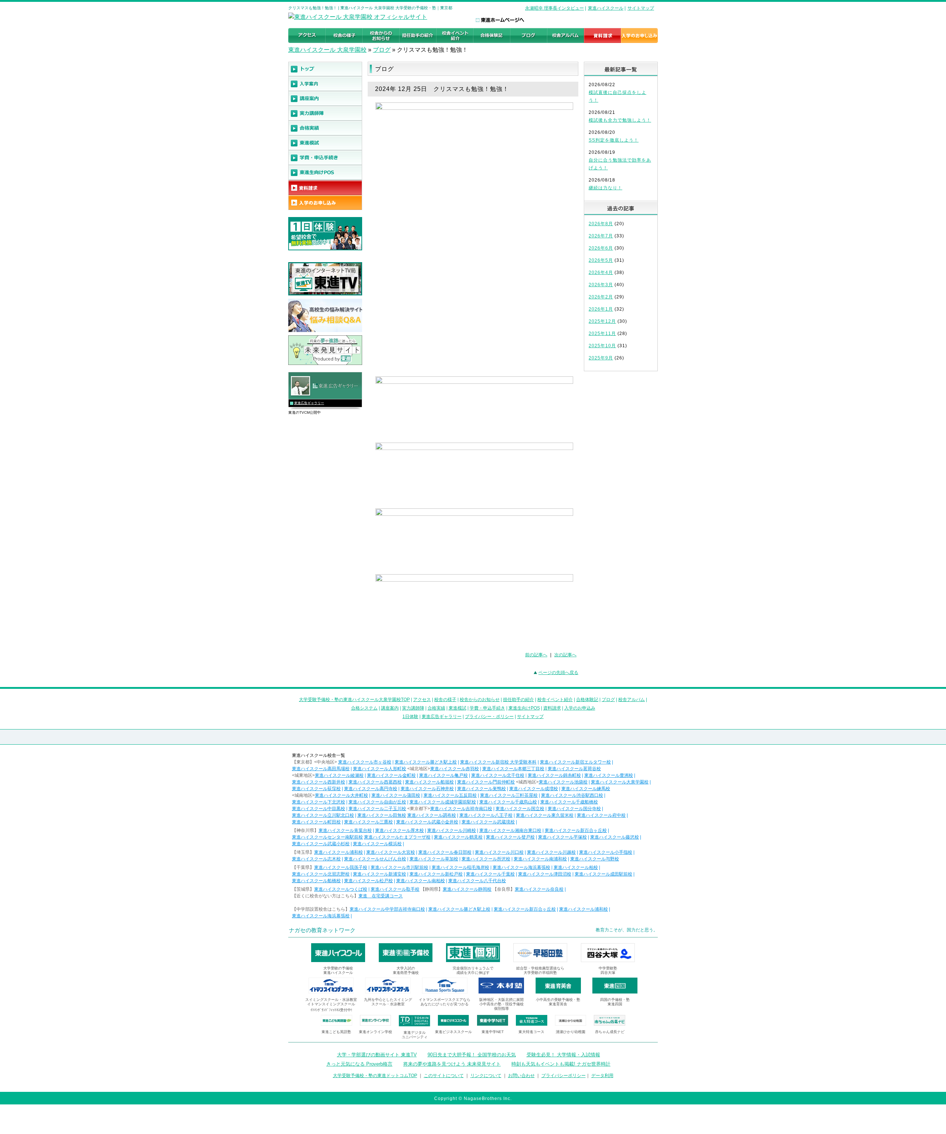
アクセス (422, 699)
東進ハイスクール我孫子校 (340, 867)
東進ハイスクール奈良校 (539, 889)
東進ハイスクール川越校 (551, 852)
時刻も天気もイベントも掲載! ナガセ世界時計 (560, 1064)
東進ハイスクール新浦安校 (379, 874)
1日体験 (410, 716)
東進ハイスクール (605, 8)
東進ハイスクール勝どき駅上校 (426, 762)
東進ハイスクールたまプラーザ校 (397, 837)
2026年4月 (601, 272)
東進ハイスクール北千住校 (497, 775)
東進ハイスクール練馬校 (585, 788)
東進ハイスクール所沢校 (486, 858)
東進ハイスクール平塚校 (562, 837)
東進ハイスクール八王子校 (486, 815)
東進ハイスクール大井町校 (341, 795)
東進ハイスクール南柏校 (420, 880)
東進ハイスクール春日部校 (445, 852)
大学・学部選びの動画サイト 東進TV (377, 1054)
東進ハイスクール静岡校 (467, 889)
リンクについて (485, 1075)
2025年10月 (602, 345)
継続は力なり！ (605, 187)
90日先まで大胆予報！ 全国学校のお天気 (472, 1054)
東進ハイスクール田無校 (381, 815)
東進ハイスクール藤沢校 (614, 837)
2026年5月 (601, 260)
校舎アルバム (631, 699)
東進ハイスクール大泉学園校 (620, 782)
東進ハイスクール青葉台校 (345, 830)
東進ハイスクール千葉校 (490, 874)
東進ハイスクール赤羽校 (454, 768)
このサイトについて (444, 1075)
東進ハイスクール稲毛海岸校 (460, 867)
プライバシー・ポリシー (489, 716)
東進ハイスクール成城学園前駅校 (442, 802)
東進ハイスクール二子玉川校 (377, 808)
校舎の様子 (445, 699)
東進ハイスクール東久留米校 (545, 815)
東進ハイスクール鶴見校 (458, 837)
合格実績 (436, 708)
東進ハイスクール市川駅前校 (399, 867)
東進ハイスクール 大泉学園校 (327, 50)
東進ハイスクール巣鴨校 (481, 788)
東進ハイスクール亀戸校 (443, 775)
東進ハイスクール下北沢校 (318, 802)
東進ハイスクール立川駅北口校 (323, 815)
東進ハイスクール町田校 (316, 822)
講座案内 (390, 708)
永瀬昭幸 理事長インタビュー (554, 8)
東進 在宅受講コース (380, 895)
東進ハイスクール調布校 (431, 815)
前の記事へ (536, 654)
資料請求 (552, 708)
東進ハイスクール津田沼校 (544, 874)
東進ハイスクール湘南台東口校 (510, 830)
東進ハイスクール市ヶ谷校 (364, 762)
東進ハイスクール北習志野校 (321, 874)
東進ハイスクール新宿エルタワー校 (575, 762)
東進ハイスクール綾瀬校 (339, 775)
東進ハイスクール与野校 (594, 858)
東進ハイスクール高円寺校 (370, 788)
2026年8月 (601, 223)
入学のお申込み (579, 708)
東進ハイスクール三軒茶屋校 (509, 795)
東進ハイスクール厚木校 (399, 830)
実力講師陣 (413, 708)
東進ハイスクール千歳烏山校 (508, 802)
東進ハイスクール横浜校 (377, 843)
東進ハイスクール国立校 (520, 808)
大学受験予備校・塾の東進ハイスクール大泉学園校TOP (354, 699)
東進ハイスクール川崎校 (451, 830)
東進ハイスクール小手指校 (605, 852)
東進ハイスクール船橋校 (316, 880)
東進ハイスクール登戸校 (510, 837)
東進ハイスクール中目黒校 (318, 808)
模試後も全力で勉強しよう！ (620, 120)
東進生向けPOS (524, 708)
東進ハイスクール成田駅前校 (603, 874)
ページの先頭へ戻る (558, 672)
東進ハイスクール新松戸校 (436, 874)
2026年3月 (601, 284)
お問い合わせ (521, 1075)
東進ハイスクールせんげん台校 (375, 858)
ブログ (382, 50)
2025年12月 (602, 321)
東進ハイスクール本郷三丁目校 (513, 768)
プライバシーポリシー (563, 1075)
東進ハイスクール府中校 (601, 815)
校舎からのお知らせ (480, 699)
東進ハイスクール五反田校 (450, 795)
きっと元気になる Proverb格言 (359, 1064)
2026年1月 (601, 309)
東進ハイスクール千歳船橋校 (569, 802)
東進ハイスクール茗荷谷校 (574, 768)
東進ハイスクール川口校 (499, 852)
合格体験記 (587, 699)
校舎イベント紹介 (555, 699)
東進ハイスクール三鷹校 (368, 822)
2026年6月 (601, 248)
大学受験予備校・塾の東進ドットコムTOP (375, 1075)
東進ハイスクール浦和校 (338, 852)
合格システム (364, 708)
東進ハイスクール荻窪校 (316, 788)
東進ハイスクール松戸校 (368, 880)
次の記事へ (565, 654)
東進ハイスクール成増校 (533, 788)
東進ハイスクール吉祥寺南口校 (461, 808)
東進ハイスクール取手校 (395, 889)
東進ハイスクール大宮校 (390, 852)
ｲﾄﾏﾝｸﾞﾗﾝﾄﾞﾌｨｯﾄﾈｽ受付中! (331, 1010)
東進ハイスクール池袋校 (563, 782)
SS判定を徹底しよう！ (614, 140)
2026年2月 (601, 296)
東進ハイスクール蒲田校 (395, 795)
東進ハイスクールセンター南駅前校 (327, 837)
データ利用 (602, 1075)
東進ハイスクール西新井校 (318, 782)
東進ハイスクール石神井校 (427, 788)
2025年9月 (601, 357)
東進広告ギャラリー (309, 403)
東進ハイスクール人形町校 (379, 768)
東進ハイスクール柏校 (576, 867)
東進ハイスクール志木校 (316, 858)
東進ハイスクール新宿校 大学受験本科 (498, 762)
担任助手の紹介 (518, 699)
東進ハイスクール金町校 (391, 775)
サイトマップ (640, 8)
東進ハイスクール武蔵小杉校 (321, 843)
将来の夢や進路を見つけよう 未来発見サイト (452, 1064)
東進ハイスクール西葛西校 (375, 782)
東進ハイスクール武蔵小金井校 (427, 822)
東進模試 (457, 708)
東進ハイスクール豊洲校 (608, 775)
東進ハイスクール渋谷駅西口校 (572, 795)
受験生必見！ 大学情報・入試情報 (563, 1054)
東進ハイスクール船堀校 (429, 782)
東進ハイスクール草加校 (433, 858)
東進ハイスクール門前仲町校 (486, 782)
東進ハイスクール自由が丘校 (377, 802)
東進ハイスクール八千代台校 (477, 880)
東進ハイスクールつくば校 (340, 889)
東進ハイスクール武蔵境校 (488, 822)
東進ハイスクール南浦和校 (540, 858)
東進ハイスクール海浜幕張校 (521, 867)
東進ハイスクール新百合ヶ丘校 (576, 830)
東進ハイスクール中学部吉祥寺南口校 (387, 909)
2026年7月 (601, 235)
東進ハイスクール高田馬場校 (321, 768)
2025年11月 (602, 333)
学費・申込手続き (487, 708)
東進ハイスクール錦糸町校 (554, 775)
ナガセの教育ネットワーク (322, 930)
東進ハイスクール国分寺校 (574, 808)
